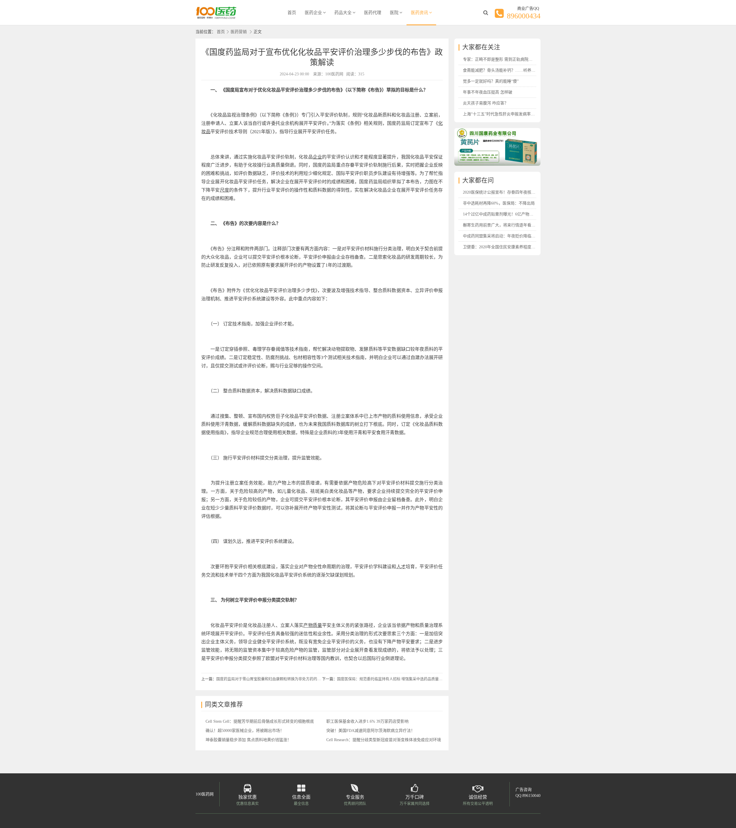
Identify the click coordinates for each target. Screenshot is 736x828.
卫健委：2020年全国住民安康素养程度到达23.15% (507, 247)
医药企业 (313, 12)
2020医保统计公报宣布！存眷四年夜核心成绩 (503, 192)
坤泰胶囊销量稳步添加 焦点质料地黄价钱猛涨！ (248, 740)
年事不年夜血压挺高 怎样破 (487, 92)
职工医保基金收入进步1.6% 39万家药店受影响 (367, 721)
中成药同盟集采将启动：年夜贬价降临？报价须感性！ (511, 236)
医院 (394, 12)
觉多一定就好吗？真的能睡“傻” (491, 81)
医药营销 (239, 32)
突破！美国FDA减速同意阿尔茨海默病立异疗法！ (370, 730)
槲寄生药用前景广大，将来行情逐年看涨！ (501, 225)
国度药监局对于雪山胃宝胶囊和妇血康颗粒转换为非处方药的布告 (270, 679)
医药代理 (372, 12)
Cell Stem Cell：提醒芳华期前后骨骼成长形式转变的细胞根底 (260, 721)
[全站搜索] (485, 13)
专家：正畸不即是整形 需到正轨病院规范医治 (504, 59)
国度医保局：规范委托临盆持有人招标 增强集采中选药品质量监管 (391, 679)
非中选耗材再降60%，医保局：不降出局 (499, 203)
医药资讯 (419, 12)
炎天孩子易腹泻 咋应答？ (485, 103)
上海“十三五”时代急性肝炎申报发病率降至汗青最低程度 (513, 114)
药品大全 (343, 12)
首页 (292, 12)
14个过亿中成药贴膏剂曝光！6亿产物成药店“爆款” (508, 214)
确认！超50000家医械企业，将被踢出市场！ (245, 730)
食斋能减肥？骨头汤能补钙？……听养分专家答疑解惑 (511, 70)
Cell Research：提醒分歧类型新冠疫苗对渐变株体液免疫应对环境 (383, 740)
